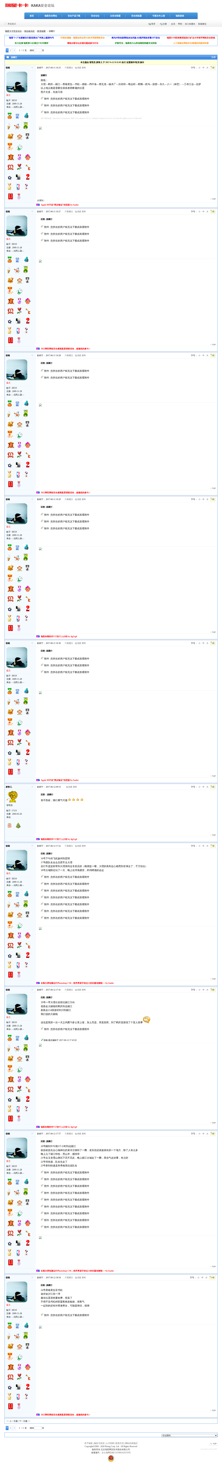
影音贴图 (41, 31)
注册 (165, 24)
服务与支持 (99, 1443)
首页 (32, 16)
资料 (84, 67)
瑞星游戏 (180, 16)
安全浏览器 (136, 16)
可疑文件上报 (158, 16)
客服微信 (202, 24)
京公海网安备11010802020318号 (116, 1452)
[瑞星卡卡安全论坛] (30, 7)
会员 (173, 24)
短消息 (78, 67)
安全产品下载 (74, 16)
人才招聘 (110, 1443)
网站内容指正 (131, 1443)
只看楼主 (69, 67)
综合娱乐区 (29, 31)
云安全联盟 (115, 16)
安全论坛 (95, 16)
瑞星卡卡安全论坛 (13, 31)
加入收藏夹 (190, 24)
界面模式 (12, 24)
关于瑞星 (88, 1443)
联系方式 (120, 1443)
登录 (153, 24)
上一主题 (13, 1421)
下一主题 (23, 1421)
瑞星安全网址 (51, 16)
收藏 (213, 57)
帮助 (180, 24)
